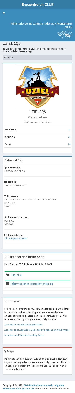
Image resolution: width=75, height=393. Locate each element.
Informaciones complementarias (31, 284)
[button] (3, 13)
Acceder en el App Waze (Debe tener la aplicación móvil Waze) (36, 329)
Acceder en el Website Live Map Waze (24, 335)
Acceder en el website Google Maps (23, 324)
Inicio (10, 57)
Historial (16, 275)
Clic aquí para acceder (15, 238)
